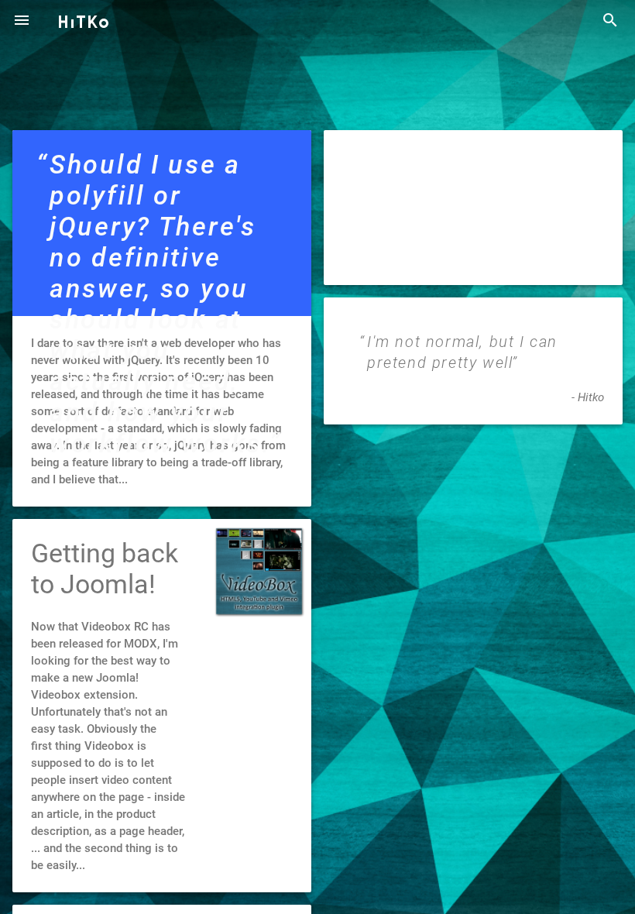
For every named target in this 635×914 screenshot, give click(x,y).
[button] (21, 21)
